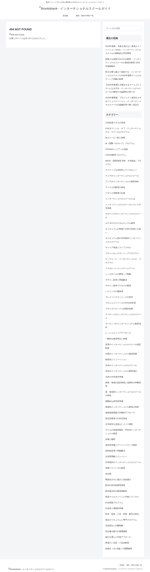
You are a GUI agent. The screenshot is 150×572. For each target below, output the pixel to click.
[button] (139, 28)
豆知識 (122, 565)
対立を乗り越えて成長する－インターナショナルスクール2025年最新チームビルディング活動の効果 (123, 75)
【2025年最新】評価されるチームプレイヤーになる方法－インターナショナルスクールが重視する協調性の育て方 (123, 88)
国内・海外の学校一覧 (134, 565)
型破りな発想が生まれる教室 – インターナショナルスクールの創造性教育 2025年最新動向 (123, 62)
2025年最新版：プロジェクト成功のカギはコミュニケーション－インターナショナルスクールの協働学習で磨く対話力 (123, 101)
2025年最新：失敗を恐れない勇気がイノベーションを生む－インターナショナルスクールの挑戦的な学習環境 (123, 49)
